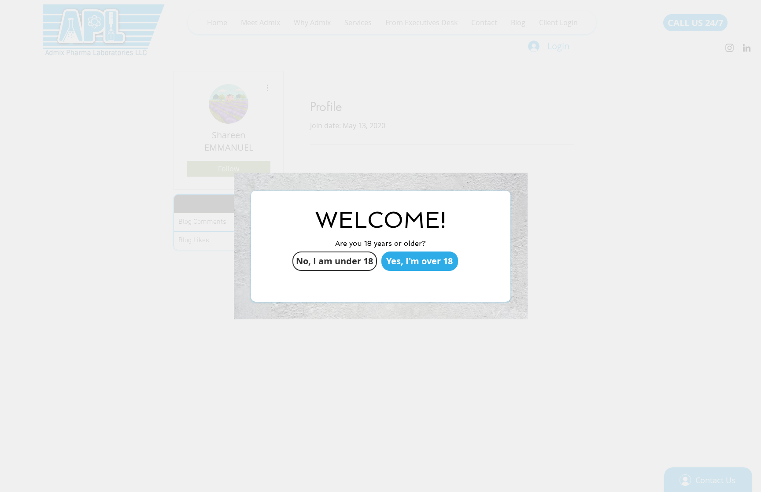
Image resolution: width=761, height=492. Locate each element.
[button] (419, 261)
